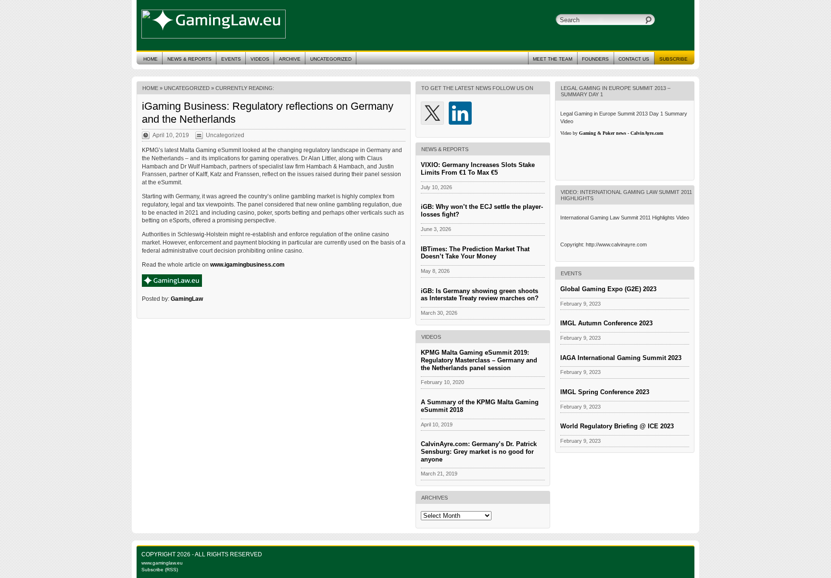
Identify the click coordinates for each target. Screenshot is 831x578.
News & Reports (189, 59)
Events (231, 59)
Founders (595, 59)
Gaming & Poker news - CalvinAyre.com (621, 133)
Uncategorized (331, 59)
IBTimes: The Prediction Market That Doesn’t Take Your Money (475, 252)
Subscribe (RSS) (159, 569)
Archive (290, 59)
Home (150, 59)
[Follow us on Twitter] (432, 113)
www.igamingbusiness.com (247, 264)
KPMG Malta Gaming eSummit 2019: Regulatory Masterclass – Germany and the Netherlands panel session (479, 360)
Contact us (633, 59)
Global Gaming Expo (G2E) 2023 (608, 289)
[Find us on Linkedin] (460, 113)
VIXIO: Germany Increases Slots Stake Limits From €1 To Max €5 (478, 168)
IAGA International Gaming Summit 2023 (620, 357)
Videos (260, 59)
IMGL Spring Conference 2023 (604, 392)
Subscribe (673, 59)
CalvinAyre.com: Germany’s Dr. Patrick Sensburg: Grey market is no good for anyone (479, 451)
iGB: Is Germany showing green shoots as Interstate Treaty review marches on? (480, 294)
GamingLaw (187, 298)
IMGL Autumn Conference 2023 (606, 323)
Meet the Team (552, 59)
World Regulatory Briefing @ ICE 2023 (617, 426)
